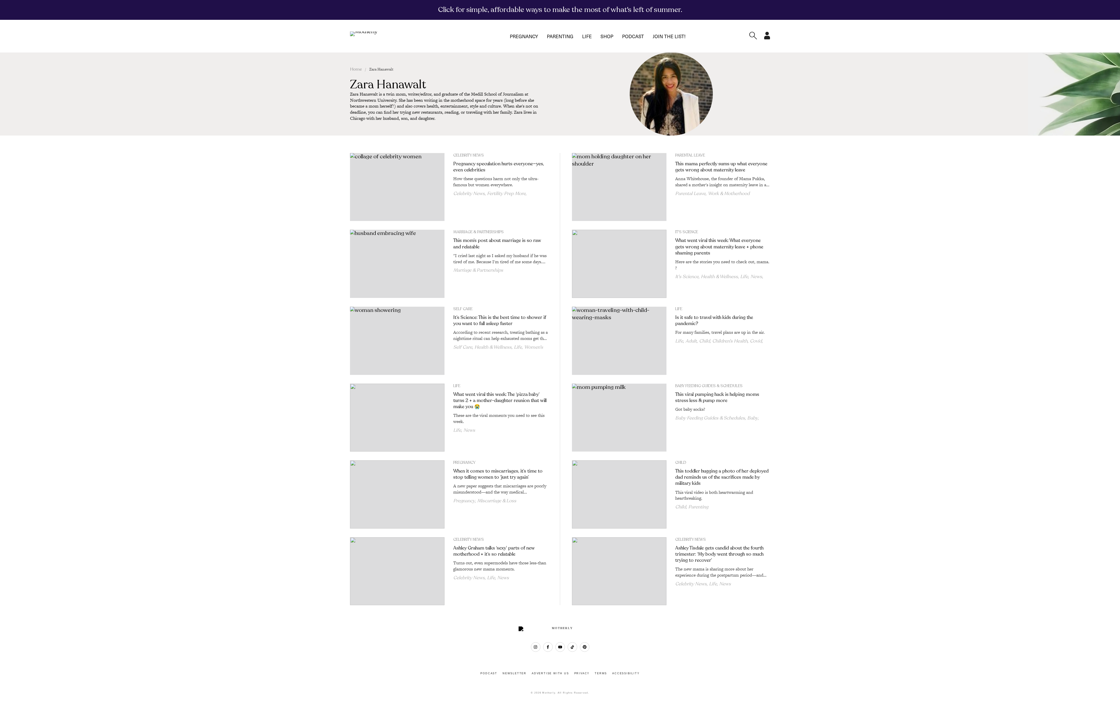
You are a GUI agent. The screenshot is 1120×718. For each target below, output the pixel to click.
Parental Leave (690, 155)
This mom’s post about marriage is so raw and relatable (497, 243)
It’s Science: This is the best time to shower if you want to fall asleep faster (499, 320)
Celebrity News (468, 155)
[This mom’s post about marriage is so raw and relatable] (397, 264)
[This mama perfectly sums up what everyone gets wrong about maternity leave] (619, 187)
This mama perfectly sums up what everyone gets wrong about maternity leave (721, 167)
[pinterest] (584, 647)
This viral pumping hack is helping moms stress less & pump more (717, 397)
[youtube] (560, 647)
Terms (601, 673)
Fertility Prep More (506, 193)
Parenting (560, 36)
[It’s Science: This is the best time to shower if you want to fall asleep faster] (397, 341)
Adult (691, 341)
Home (356, 69)
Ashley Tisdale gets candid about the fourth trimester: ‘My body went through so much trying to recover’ (719, 554)
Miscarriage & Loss (496, 501)
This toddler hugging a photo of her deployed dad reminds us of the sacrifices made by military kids (722, 477)
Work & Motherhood (729, 193)
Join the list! (669, 36)
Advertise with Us (550, 673)
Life (587, 36)
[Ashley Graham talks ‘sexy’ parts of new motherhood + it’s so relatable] (397, 571)
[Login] (767, 37)
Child (704, 341)
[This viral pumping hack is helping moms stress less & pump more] (619, 418)
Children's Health (730, 341)
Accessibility (625, 673)
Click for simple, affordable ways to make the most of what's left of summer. (560, 10)
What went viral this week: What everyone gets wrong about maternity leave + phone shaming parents (719, 246)
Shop (607, 36)
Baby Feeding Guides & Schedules (709, 386)
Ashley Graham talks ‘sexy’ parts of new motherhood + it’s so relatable (494, 551)
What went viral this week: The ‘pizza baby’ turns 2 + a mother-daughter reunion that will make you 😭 (500, 400)
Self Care (463, 309)
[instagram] (535, 647)
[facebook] (548, 647)
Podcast (633, 36)
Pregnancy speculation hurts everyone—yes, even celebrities (498, 167)
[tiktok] (572, 647)
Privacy (582, 673)
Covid (756, 341)
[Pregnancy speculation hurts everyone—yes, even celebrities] (397, 187)
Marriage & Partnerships (478, 232)
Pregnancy (524, 36)
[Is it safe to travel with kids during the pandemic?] (619, 341)
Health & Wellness (719, 276)
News (756, 276)
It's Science (686, 232)
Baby (752, 418)
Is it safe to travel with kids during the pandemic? (714, 320)
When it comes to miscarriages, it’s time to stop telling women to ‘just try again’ (497, 474)
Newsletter (514, 673)
